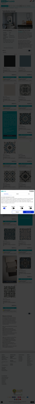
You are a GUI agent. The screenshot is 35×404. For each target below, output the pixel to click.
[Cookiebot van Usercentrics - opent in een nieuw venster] (30, 191)
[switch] (13, 208)
